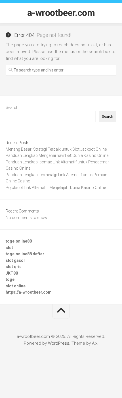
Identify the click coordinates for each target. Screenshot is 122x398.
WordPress (58, 343)
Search (12, 107)
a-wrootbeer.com (61, 12)
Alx (94, 343)
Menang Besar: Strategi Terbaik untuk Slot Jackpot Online (56, 149)
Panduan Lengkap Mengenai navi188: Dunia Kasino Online (57, 155)
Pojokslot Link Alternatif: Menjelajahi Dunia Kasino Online (56, 187)
